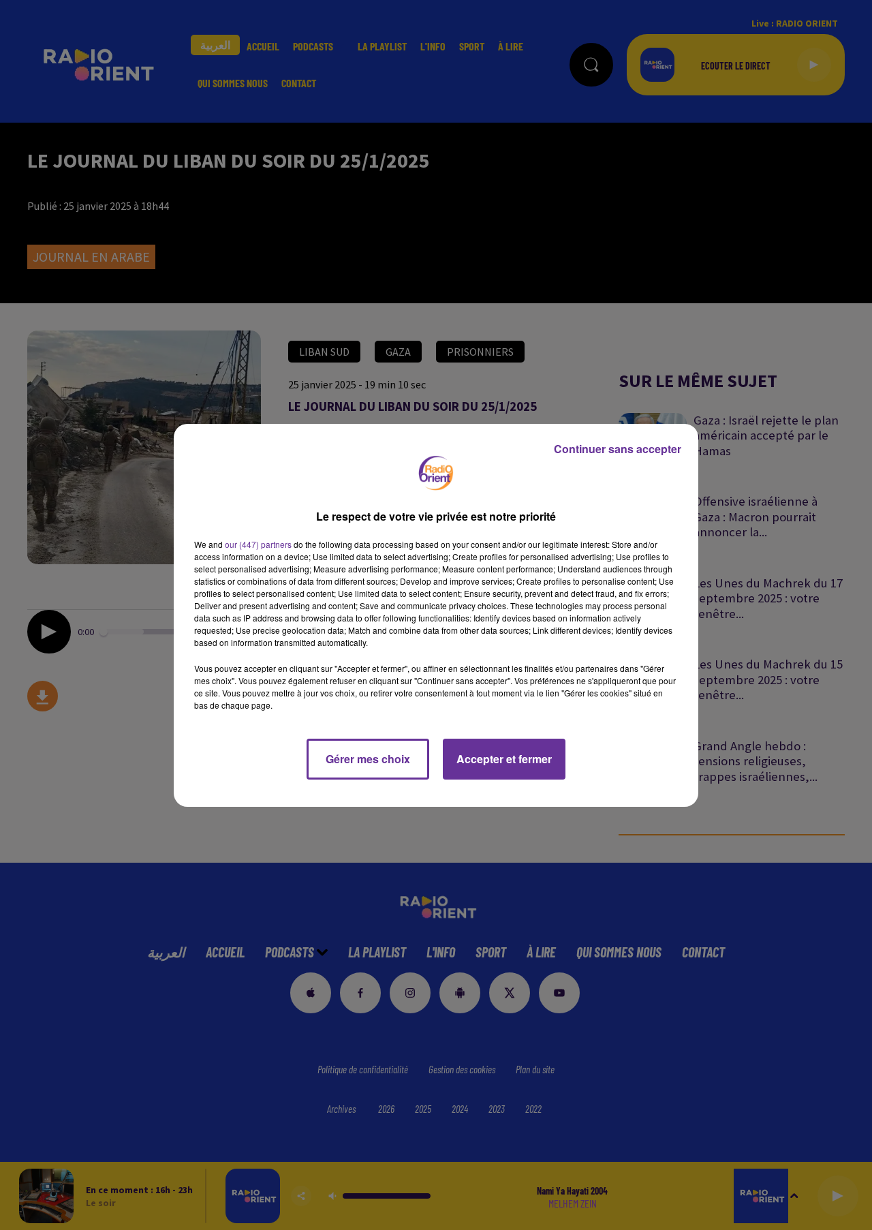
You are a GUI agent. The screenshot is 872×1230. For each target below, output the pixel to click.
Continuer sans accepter (617, 449)
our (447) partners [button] (258, 544)
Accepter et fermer (504, 759)
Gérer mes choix (368, 759)
